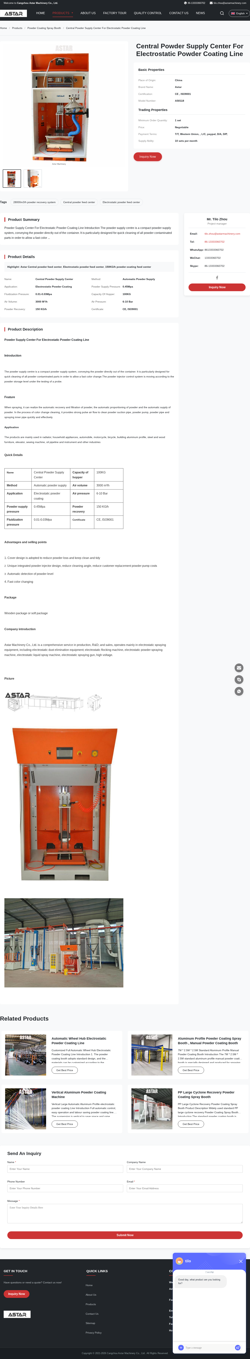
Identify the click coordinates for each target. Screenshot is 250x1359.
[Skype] (239, 679)
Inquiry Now (217, 287)
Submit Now (125, 1235)
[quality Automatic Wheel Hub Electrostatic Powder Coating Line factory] (25, 1055)
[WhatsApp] (239, 691)
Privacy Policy (94, 1332)
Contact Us (179, 13)
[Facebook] (217, 277)
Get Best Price (64, 1070)
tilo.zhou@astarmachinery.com (230, 3)
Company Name (136, 1162)
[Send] (237, 1348)
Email (131, 1181)
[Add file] (181, 1348)
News (200, 13)
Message (13, 1200)
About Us (88, 13)
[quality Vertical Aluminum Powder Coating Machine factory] (25, 1108)
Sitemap (90, 1323)
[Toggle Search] (222, 13)
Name (11, 1162)
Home (40, 13)
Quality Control (148, 13)
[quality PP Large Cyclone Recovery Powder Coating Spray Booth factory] (151, 1108)
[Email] (239, 667)
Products (61, 13)
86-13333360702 (215, 241)
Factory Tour (114, 13)
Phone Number (16, 1181)
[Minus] (241, 1261)
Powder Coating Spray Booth (44, 28)
